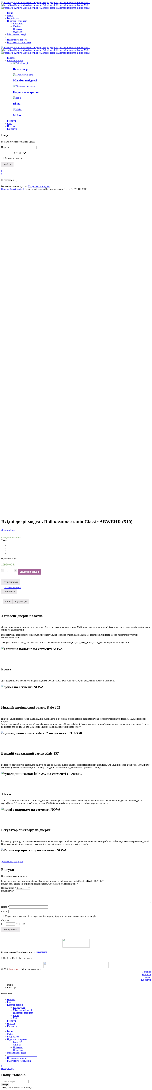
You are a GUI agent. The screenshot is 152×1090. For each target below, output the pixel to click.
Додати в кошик (29, 572)
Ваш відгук (7, 890)
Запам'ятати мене (13, 158)
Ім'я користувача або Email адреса (18, 141)
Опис (8, 601)
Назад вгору (7, 1068)
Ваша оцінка (8, 888)
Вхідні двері (20, 69)
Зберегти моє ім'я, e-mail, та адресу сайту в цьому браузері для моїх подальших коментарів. (51, 916)
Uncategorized (17, 189)
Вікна (16, 103)
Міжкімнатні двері (25, 80)
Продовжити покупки (39, 186)
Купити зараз (11, 582)
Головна (5, 189)
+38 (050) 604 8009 (40, 952)
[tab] (8, 601)
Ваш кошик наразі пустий (14, 186)
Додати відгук (8, 530)
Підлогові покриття (26, 92)
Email (4, 911)
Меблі (17, 115)
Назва (5, 907)
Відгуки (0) (21, 601)
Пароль (5, 147)
